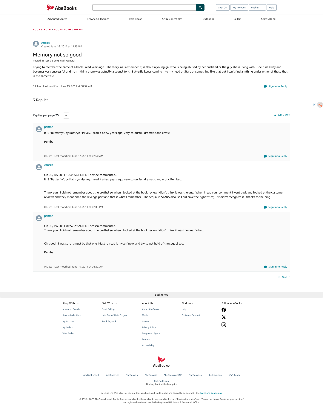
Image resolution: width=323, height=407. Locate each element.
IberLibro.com (215, 375)
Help (271, 7)
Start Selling (268, 18)
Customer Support (191, 315)
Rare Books (135, 18)
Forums (146, 339)
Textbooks (208, 18)
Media (145, 315)
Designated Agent (151, 333)
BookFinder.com (161, 383)
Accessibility (148, 345)
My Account (239, 7)
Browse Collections (98, 18)
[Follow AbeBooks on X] (239, 317)
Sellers (237, 18)
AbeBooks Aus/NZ (173, 375)
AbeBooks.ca (195, 375)
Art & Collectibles (172, 18)
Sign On (222, 7)
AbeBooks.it (151, 375)
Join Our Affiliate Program (115, 315)
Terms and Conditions (211, 392)
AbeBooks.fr (132, 375)
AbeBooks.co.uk (91, 375)
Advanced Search (57, 18)
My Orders (67, 327)
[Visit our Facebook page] (239, 310)
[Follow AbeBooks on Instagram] (239, 324)
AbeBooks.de (112, 375)
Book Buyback (109, 321)
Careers (145, 321)
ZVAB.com (234, 375)
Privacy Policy (149, 327)
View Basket (68, 333)
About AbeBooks (150, 309)
